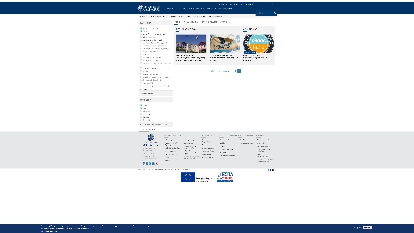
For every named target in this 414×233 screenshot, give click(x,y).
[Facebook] (147, 163)
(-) (141, 129)
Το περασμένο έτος (193, 16)
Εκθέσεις (223, 146)
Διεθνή (242, 4)
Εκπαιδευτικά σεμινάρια (227, 149)
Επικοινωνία (260, 143)
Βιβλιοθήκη (168, 140)
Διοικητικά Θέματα (208, 151)
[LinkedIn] (153, 163)
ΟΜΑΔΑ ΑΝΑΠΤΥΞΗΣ (184, 170)
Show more (143, 89)
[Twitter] (150, 163)
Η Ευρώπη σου (188, 143)
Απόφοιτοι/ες (234, 4)
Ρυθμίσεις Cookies (49, 231)
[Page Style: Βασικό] (268, 170)
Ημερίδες (223, 152)
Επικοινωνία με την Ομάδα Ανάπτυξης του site (265, 160)
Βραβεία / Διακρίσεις (208, 148)
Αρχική (142, 16)
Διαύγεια (167, 157)
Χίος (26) (146, 117)
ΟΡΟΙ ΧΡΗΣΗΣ (159, 170)
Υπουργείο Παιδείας (171, 154)
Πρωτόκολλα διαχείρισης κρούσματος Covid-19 (191, 158)
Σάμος (204, 16)
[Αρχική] (150, 8)
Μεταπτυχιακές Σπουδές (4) (152, 40)
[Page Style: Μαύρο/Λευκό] (275, 170)
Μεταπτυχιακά (206, 154)
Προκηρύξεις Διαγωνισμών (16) (154, 34)
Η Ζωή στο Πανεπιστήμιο (156, 16)
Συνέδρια (223, 159)
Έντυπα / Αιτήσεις (170, 151)
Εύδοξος (167, 161)
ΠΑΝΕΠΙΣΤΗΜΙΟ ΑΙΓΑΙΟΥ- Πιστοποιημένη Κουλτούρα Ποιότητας (255, 57)
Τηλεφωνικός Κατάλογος (264, 140)
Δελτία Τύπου (243, 140)
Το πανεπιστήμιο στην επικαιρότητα (246, 144)
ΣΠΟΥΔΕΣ (171, 8)
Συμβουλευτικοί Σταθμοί (172, 148)
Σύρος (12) (146, 120)
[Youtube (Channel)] (156, 163)
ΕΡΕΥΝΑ (182, 8)
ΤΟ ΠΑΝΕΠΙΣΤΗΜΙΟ (223, 8)
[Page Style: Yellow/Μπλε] (270, 170)
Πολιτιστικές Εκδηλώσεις (227, 156)
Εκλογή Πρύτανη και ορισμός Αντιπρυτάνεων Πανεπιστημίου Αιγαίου (224, 57)
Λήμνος (211, 16)
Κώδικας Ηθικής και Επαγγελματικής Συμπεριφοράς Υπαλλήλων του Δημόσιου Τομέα (192, 150)
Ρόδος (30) (146, 114)
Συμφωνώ (357, 227)
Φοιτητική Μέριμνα (208, 157)
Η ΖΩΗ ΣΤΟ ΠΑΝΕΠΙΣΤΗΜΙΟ (200, 8)
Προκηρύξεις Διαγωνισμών (206, 141)
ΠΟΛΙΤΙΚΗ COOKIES (170, 170)
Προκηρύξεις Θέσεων (176, 16)
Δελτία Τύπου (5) (149, 37)
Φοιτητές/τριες (223, 4)
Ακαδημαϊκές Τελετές (226, 140)
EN (272, 4)
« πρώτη (212, 71)
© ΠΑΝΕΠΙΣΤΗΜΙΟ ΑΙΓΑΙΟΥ (145, 170)
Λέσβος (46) (147, 111)
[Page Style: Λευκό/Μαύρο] (273, 170)
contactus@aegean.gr (150, 158)
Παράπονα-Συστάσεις (264, 146)
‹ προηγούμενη (223, 71)
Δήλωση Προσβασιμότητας (262, 155)
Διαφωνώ (367, 227)
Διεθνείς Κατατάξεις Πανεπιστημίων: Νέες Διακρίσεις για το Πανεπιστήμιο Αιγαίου (190, 57)
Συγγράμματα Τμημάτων (191, 140)
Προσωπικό (249, 4)
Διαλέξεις (223, 143)
